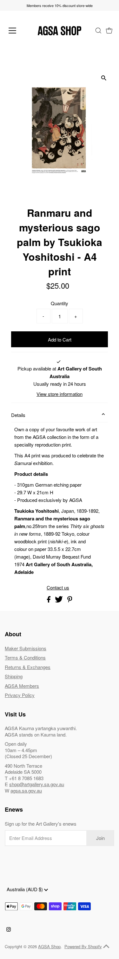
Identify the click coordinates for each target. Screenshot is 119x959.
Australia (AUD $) (25, 889)
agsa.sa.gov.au (26, 790)
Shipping (14, 676)
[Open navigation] (17, 31)
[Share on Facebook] (49, 600)
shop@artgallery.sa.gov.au (36, 784)
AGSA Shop (49, 946)
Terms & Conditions (25, 657)
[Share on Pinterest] (69, 600)
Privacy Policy (20, 695)
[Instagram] (8, 929)
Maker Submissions (25, 648)
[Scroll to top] (106, 946)
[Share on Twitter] (59, 600)
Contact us (58, 587)
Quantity (59, 303)
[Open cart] (109, 30)
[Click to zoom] (104, 78)
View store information (59, 394)
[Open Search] (98, 30)
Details (18, 415)
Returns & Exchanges (27, 667)
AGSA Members (22, 685)
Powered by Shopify (83, 946)
